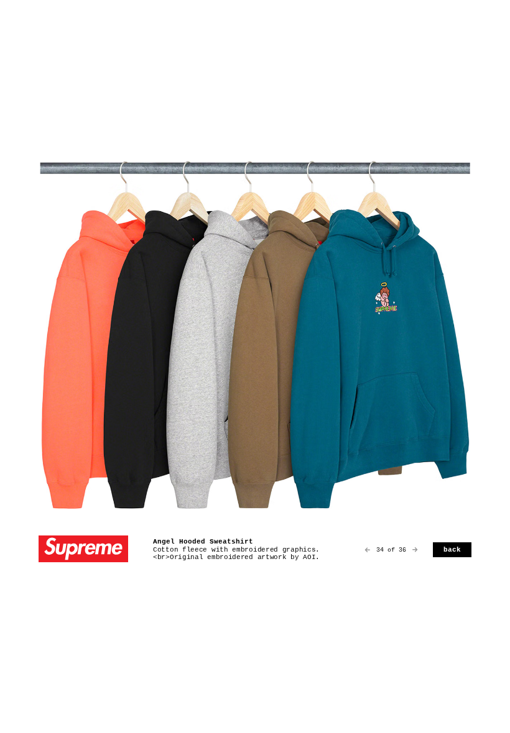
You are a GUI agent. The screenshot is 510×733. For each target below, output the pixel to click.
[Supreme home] (83, 550)
